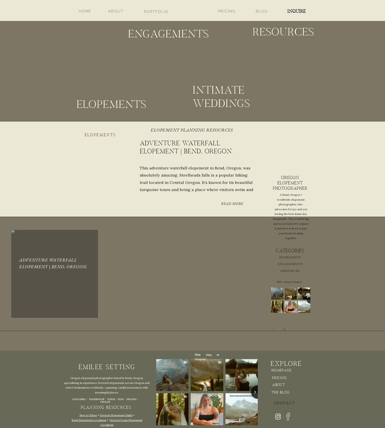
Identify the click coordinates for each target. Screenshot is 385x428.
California (79, 399)
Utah (121, 399)
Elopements (100, 135)
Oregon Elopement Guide (116, 415)
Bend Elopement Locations (89, 420)
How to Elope (88, 415)
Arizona (131, 399)
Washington (96, 399)
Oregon (105, 401)
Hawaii (111, 399)
